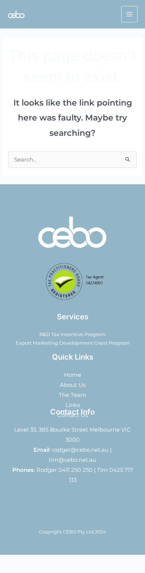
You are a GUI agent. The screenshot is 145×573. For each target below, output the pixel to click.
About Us (73, 385)
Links (72, 405)
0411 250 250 (75, 470)
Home (72, 375)
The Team (72, 395)
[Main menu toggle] (129, 14)
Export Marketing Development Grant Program (73, 343)
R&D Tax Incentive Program (72, 334)
